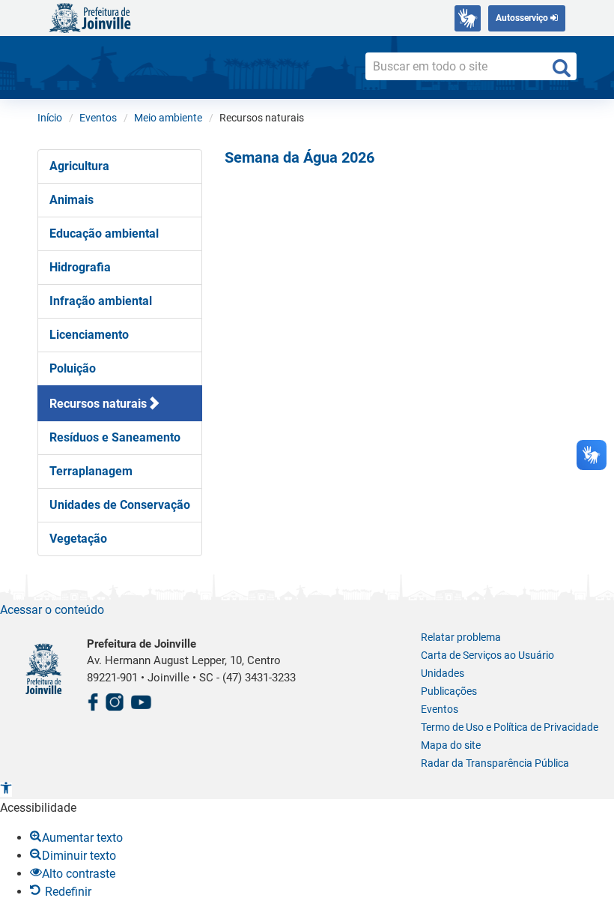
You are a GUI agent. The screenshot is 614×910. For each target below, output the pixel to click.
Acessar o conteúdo (52, 610)
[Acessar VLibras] (468, 18)
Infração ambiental (100, 301)
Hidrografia (80, 267)
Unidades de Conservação (119, 505)
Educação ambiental (104, 233)
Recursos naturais (98, 404)
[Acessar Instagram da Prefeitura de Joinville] (114, 700)
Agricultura (79, 166)
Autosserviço (523, 18)
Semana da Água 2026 (299, 157)
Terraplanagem (91, 471)
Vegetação (78, 538)
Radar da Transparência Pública (495, 763)
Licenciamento (89, 335)
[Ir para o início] (90, 17)
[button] (6, 790)
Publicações (449, 691)
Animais (71, 200)
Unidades (442, 673)
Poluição (72, 368)
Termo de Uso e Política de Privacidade (509, 727)
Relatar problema (461, 637)
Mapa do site (451, 745)
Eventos (439, 709)
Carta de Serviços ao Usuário (487, 655)
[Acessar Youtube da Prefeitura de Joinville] (140, 700)
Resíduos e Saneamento (114, 437)
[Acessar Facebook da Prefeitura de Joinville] (93, 700)
